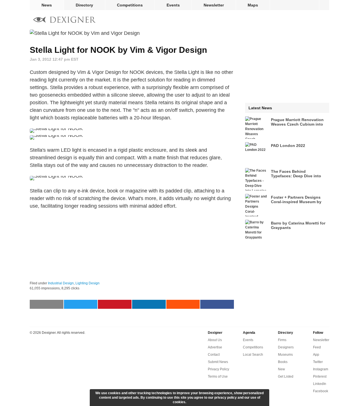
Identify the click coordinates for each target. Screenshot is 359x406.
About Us (215, 340)
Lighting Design (87, 283)
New (281, 369)
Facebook (320, 391)
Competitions (130, 5)
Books (282, 362)
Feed (317, 347)
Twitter (318, 362)
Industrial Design (61, 283)
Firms (282, 340)
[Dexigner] (64, 20)
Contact (214, 355)
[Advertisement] (132, 245)
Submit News (218, 362)
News (47, 5)
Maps (253, 5)
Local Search (253, 355)
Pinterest (319, 376)
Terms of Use (218, 376)
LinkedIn (319, 384)
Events (173, 5)
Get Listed (285, 376)
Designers (286, 347)
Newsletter (214, 5)
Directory (84, 5)
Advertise (215, 347)
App (316, 355)
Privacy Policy (218, 369)
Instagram (320, 369)
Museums (285, 355)
